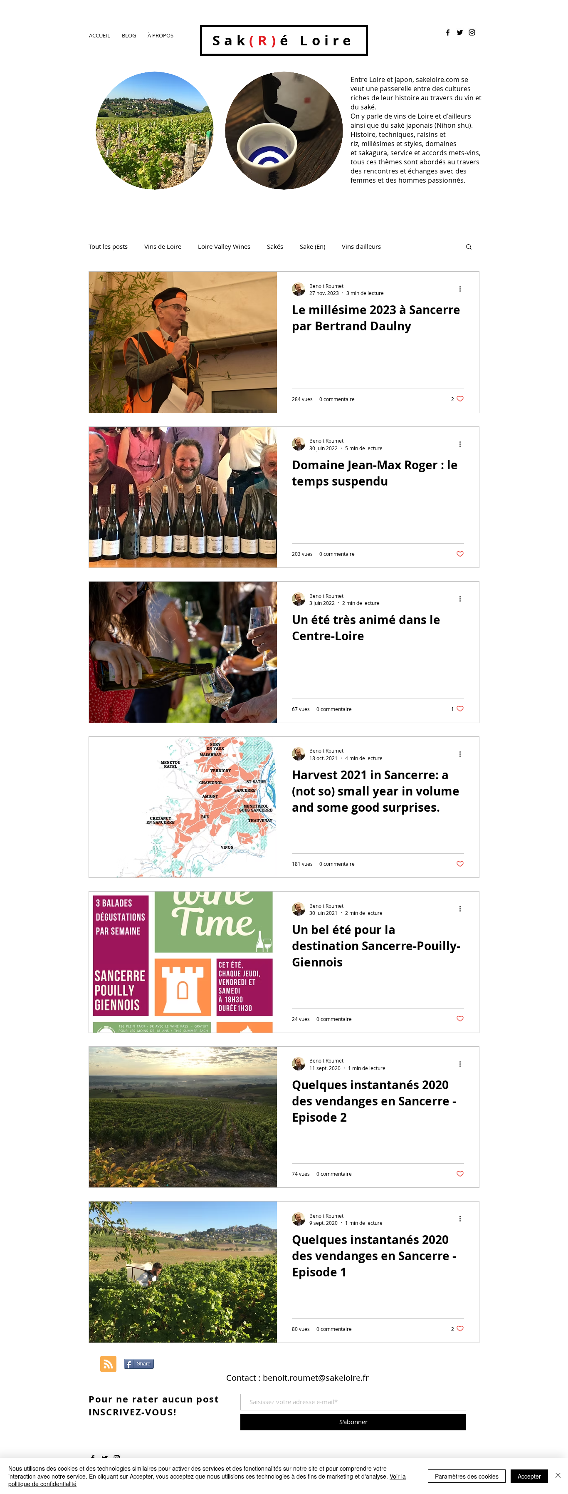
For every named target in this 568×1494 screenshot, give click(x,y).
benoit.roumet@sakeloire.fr (316, 1377)
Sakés (275, 246)
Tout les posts (108, 246)
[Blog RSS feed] (108, 1364)
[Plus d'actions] (463, 289)
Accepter (529, 1476)
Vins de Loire (162, 246)
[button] (469, 247)
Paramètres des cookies (467, 1476)
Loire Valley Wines (224, 246)
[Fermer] (558, 1475)
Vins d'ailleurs (361, 246)
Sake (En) (312, 246)
